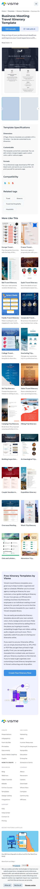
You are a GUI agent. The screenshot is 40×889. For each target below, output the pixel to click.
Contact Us (5, 817)
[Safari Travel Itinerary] (29, 374)
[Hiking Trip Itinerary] (29, 410)
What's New (24, 787)
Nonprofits (23, 750)
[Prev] (11, 71)
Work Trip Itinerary (28, 525)
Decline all (17, 885)
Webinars (5, 775)
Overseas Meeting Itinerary (9, 525)
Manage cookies (30, 885)
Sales (22, 738)
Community (24, 795)
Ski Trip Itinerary (8, 388)
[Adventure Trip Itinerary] (29, 544)
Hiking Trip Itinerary (28, 424)
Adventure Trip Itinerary (27, 558)
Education (23, 754)
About (22, 771)
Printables (5, 746)
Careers (22, 779)
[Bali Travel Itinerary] (10, 268)
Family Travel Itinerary (10, 318)
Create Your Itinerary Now (20, 673)
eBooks (4, 783)
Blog (3, 771)
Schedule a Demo (26, 762)
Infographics (6, 738)
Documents (6, 750)
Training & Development (28, 746)
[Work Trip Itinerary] (29, 511)
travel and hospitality (13, 204)
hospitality (9, 209)
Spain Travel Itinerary (29, 282)
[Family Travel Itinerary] (10, 304)
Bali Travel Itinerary (9, 282)
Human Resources (26, 742)
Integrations (6, 799)
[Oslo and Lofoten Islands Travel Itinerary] (10, 544)
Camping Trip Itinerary (10, 424)
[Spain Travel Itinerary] (29, 268)
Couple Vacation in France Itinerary (9, 492)
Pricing (4, 821)
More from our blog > (8, 861)
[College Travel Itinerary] (10, 339)
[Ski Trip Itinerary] (10, 374)
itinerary (20, 198)
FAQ (3, 809)
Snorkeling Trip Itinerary (27, 353)
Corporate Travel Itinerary (27, 318)
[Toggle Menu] (36, 4)
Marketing (23, 734)
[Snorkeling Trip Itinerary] (29, 339)
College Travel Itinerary (7, 353)
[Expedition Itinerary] (29, 478)
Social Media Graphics (9, 754)
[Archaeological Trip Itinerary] (29, 445)
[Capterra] (17, 865)
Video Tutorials (7, 779)
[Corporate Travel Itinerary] (29, 304)
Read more (6, 43)
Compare (23, 791)
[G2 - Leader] (25, 865)
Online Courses (7, 787)
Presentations (6, 734)
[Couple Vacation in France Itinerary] (10, 478)
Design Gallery (7, 795)
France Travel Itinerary (26, 247)
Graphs (4, 758)
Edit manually (11, 29)
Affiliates (23, 799)
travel (8, 198)
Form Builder (6, 742)
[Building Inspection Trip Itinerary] (10, 445)
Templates (5, 791)
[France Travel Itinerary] (29, 233)
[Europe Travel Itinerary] (10, 233)
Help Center (6, 813)
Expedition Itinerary (28, 492)
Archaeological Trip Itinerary (28, 459)
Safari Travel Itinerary (29, 388)
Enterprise (23, 758)
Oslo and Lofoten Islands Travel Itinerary (8, 558)
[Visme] (10, 3)
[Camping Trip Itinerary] (10, 410)
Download (23, 783)
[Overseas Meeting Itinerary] (10, 511)
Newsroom (24, 775)
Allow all (7, 885)
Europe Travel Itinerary (7, 247)
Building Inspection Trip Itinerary (9, 459)
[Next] (29, 71)
